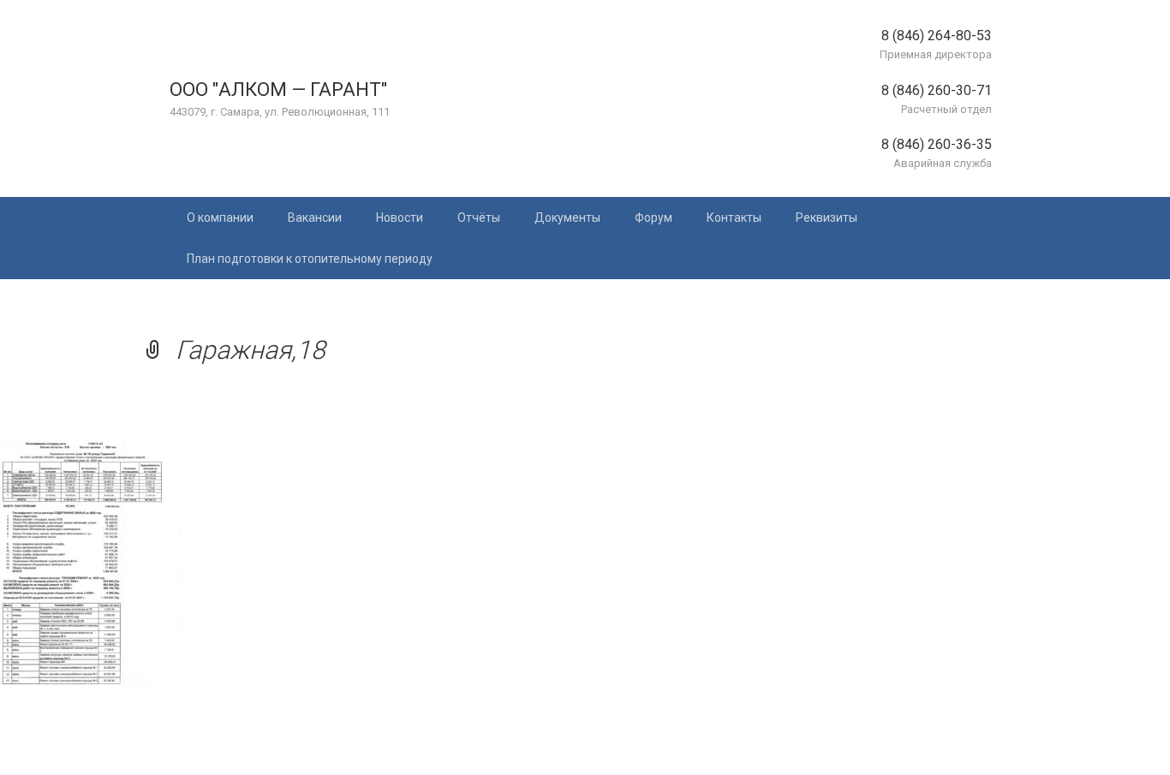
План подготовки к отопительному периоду (310, 258)
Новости (399, 217)
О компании (220, 217)
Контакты (734, 217)
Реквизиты (826, 217)
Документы (567, 217)
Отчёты (478, 217)
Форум (653, 217)
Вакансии (315, 217)
